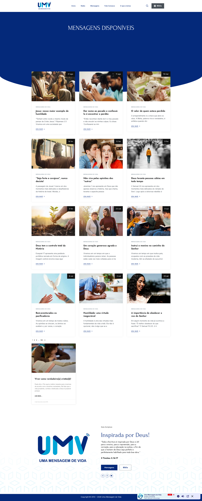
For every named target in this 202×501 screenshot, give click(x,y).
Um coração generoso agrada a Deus (99, 247)
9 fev (166, 141)
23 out (118, 209)
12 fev (118, 141)
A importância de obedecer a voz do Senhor (146, 314)
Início (73, 6)
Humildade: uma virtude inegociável (96, 314)
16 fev (70, 141)
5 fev (71, 209)
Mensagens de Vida (43, 107)
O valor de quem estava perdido (148, 111)
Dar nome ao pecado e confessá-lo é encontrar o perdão (100, 112)
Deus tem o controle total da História (50, 247)
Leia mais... (38, 396)
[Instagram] (103, 476)
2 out (119, 276)
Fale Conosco (109, 6)
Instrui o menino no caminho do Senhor (148, 247)
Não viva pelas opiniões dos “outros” (98, 179)
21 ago (70, 74)
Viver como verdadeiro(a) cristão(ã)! (53, 378)
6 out (71, 276)
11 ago (118, 74)
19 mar (166, 74)
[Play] (178, 496)
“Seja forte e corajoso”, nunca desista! (51, 179)
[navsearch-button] (147, 5)
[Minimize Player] (192, 496)
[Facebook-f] (107, 476)
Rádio (83, 6)
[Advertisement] (101, 47)
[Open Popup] (187, 496)
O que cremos (125, 6)
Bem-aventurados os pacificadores (46, 314)
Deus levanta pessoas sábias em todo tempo (148, 179)
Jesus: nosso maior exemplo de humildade (52, 112)
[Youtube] (111, 476)
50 (42, 340)
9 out (166, 209)
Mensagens (94, 6)
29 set (166, 276)
